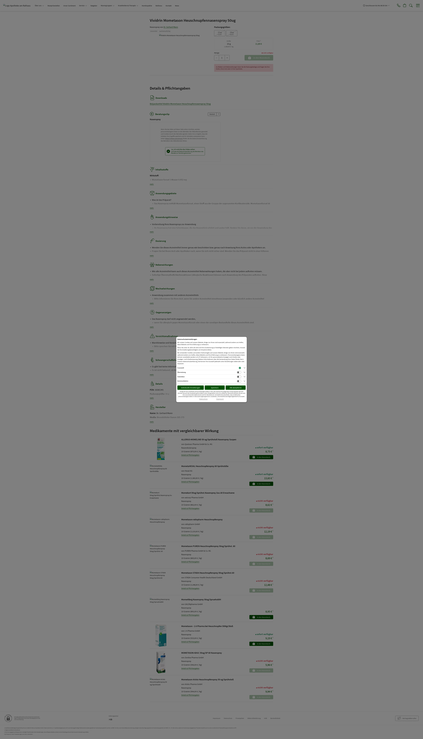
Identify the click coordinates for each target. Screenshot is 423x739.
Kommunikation (182, 381)
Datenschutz (203, 399)
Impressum (220, 399)
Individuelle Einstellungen (190, 388)
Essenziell (180, 368)
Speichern (215, 388)
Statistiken (181, 377)
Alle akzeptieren (236, 388)
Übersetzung (181, 372)
